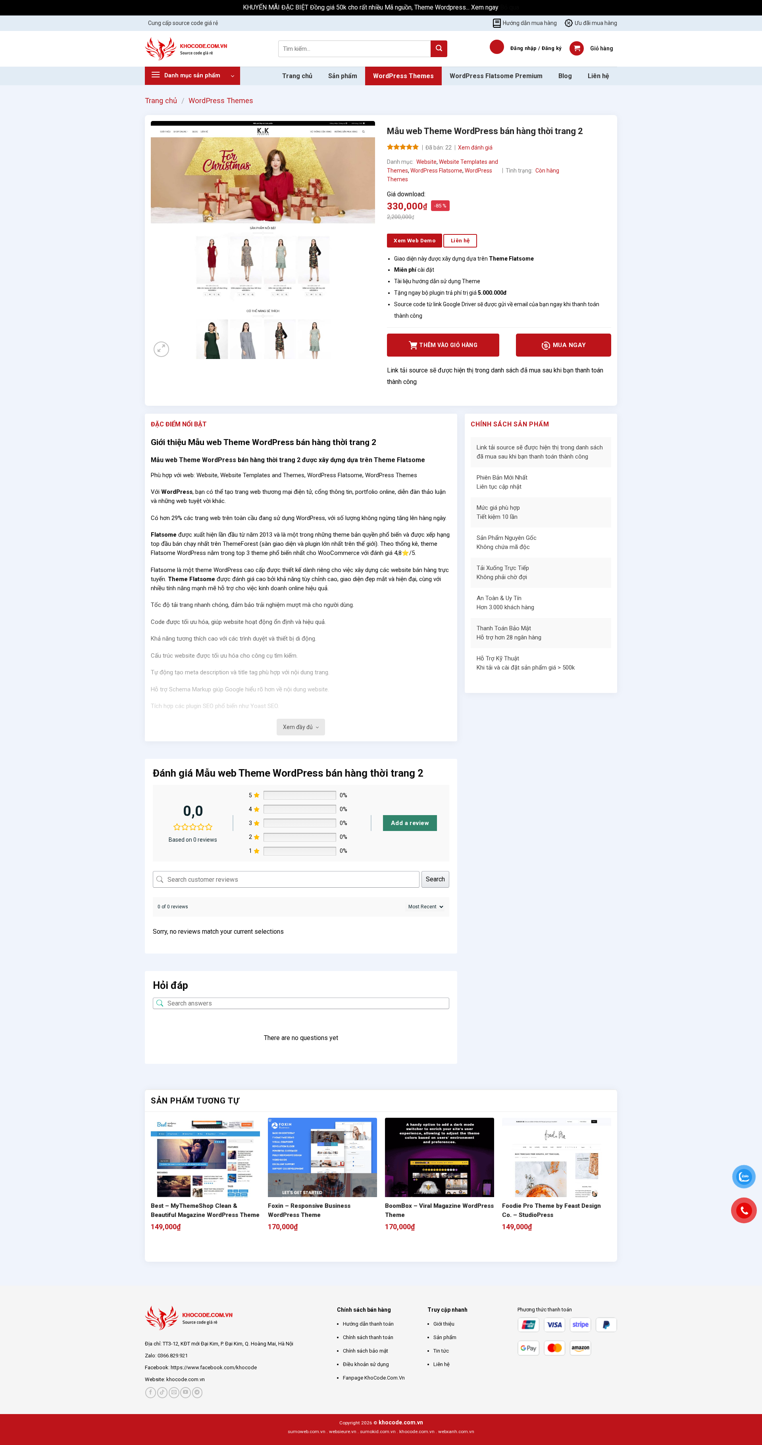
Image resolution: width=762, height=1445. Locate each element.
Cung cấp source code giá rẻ (183, 23)
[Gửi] (439, 48)
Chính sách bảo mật (365, 1351)
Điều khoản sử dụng (366, 1364)
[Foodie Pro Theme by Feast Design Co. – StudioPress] (556, 1172)
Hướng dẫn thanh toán (368, 1324)
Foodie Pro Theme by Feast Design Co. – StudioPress (551, 1210)
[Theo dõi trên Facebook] (150, 1392)
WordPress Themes (403, 76)
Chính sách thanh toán (368, 1337)
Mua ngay (568, 345)
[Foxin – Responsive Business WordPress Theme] (322, 1172)
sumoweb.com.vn (306, 1431)
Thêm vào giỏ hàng (448, 345)
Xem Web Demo (414, 240)
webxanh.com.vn (456, 1431)
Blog (565, 76)
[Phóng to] (161, 349)
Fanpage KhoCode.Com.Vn (374, 1378)
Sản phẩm (342, 76)
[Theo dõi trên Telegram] (197, 1392)
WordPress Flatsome (436, 170)
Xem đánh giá (475, 147)
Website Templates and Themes (262, 475)
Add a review (410, 823)
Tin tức (441, 1351)
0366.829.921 (173, 1356)
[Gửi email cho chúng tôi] (174, 1392)
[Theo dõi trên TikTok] (162, 1392)
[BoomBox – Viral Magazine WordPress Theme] (439, 1172)
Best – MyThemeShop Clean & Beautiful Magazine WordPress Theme (205, 1210)
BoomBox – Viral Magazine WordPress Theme (439, 1210)
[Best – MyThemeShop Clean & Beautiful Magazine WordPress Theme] (205, 1172)
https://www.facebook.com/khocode (214, 1367)
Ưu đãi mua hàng (596, 23)
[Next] (176, 1247)
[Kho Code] (187, 48)
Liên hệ (598, 76)
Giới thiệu (443, 1324)
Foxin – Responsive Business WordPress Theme (309, 1210)
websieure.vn (342, 1431)
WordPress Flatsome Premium (496, 76)
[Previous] (154, 1247)
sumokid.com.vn (378, 1431)
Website (426, 162)
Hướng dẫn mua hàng (530, 23)
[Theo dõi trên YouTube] (185, 1392)
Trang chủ (297, 76)
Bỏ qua (509, 7)
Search (435, 879)
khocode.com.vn (185, 1379)
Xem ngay (485, 7)
